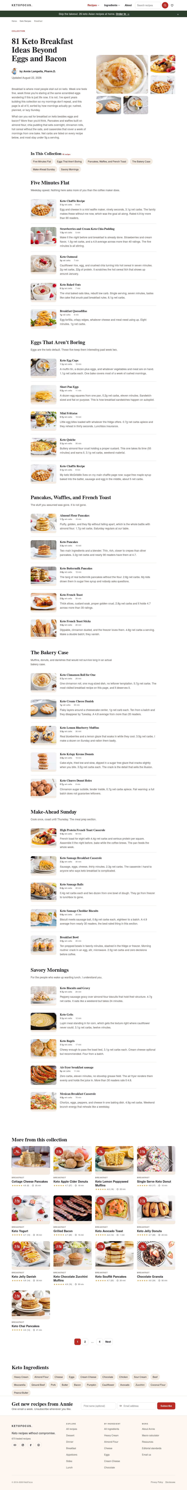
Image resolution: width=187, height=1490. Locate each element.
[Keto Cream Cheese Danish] (108, 105)
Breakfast (71, 1448)
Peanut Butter (21, 1392)
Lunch (69, 1467)
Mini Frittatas (68, 413)
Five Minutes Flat (42, 161)
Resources (147, 1441)
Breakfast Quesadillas (73, 311)
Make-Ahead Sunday (44, 169)
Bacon (77, 1384)
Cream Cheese (88, 1377)
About (128, 5)
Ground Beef (38, 1384)
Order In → (122, 14)
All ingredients (111, 1429)
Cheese (59, 1377)
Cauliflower (108, 1384)
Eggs (71, 1377)
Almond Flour (41, 1377)
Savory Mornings (70, 169)
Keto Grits (66, 1014)
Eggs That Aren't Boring (69, 161)
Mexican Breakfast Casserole (78, 1094)
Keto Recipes (25, 21)
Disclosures (170, 1482)
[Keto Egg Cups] (135, 105)
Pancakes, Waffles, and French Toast (107, 161)
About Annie (148, 1429)
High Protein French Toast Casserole (82, 830)
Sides (69, 1461)
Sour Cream (140, 1377)
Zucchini (140, 1384)
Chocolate (107, 1377)
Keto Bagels (67, 1041)
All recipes (71, 1429)
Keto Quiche (68, 440)
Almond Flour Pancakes (74, 515)
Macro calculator (150, 1435)
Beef (155, 1377)
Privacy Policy (157, 1482)
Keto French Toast (71, 595)
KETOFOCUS (22, 5)
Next (108, 1342)
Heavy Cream (21, 1377)
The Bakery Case (141, 161)
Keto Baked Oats (70, 284)
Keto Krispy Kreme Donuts (77, 754)
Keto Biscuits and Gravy (75, 988)
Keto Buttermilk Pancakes (76, 568)
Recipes (92, 5)
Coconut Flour (158, 1384)
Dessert (70, 1435)
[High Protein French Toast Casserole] (162, 64)
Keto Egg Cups (69, 360)
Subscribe (166, 1405)
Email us (146, 1454)
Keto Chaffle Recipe (72, 201)
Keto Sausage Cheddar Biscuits (79, 911)
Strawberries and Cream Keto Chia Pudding (87, 229)
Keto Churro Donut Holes (76, 780)
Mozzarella (19, 1384)
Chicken (123, 1377)
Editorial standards (151, 1448)
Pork (53, 1384)
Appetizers (71, 1454)
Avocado (124, 1384)
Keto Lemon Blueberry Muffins (79, 728)
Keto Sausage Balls (71, 884)
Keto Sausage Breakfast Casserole (81, 858)
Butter (65, 1384)
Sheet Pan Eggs (69, 387)
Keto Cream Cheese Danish (77, 701)
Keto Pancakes (69, 542)
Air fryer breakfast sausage (77, 1067)
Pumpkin (91, 1384)
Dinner (69, 1441)
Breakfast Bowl (69, 937)
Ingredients (110, 5)
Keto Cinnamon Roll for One (78, 675)
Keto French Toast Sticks (75, 621)
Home (14, 21)
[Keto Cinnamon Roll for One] (122, 74)
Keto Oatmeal (68, 257)
